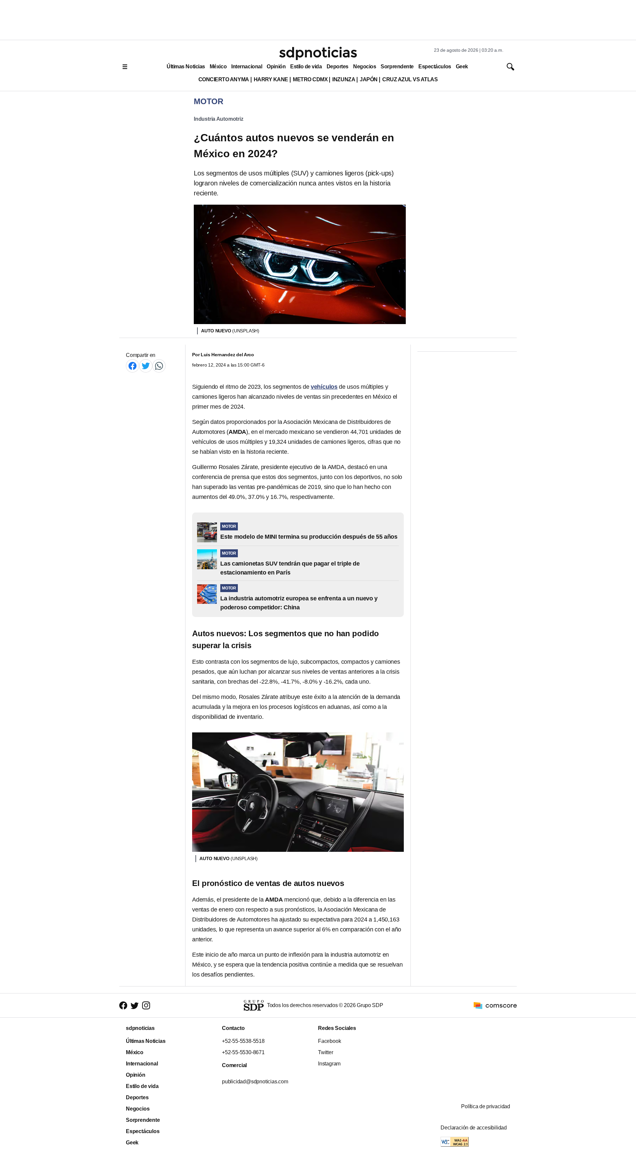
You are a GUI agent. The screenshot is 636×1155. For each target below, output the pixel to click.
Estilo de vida (306, 66)
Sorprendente (397, 66)
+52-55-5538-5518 (243, 1041)
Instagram (329, 1063)
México (218, 66)
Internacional (246, 66)
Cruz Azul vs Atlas (410, 79)
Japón (369, 79)
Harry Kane (271, 79)
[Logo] (318, 53)
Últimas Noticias (186, 66)
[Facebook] (132, 366)
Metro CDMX (310, 79)
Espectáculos (434, 66)
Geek (462, 66)
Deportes (337, 66)
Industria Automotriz (218, 119)
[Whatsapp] (159, 366)
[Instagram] (146, 1005)
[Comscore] (495, 1005)
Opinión (276, 66)
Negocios (364, 66)
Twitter (325, 1052)
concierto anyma (223, 79)
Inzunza (343, 79)
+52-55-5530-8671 (243, 1052)
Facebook (329, 1041)
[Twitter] (145, 366)
